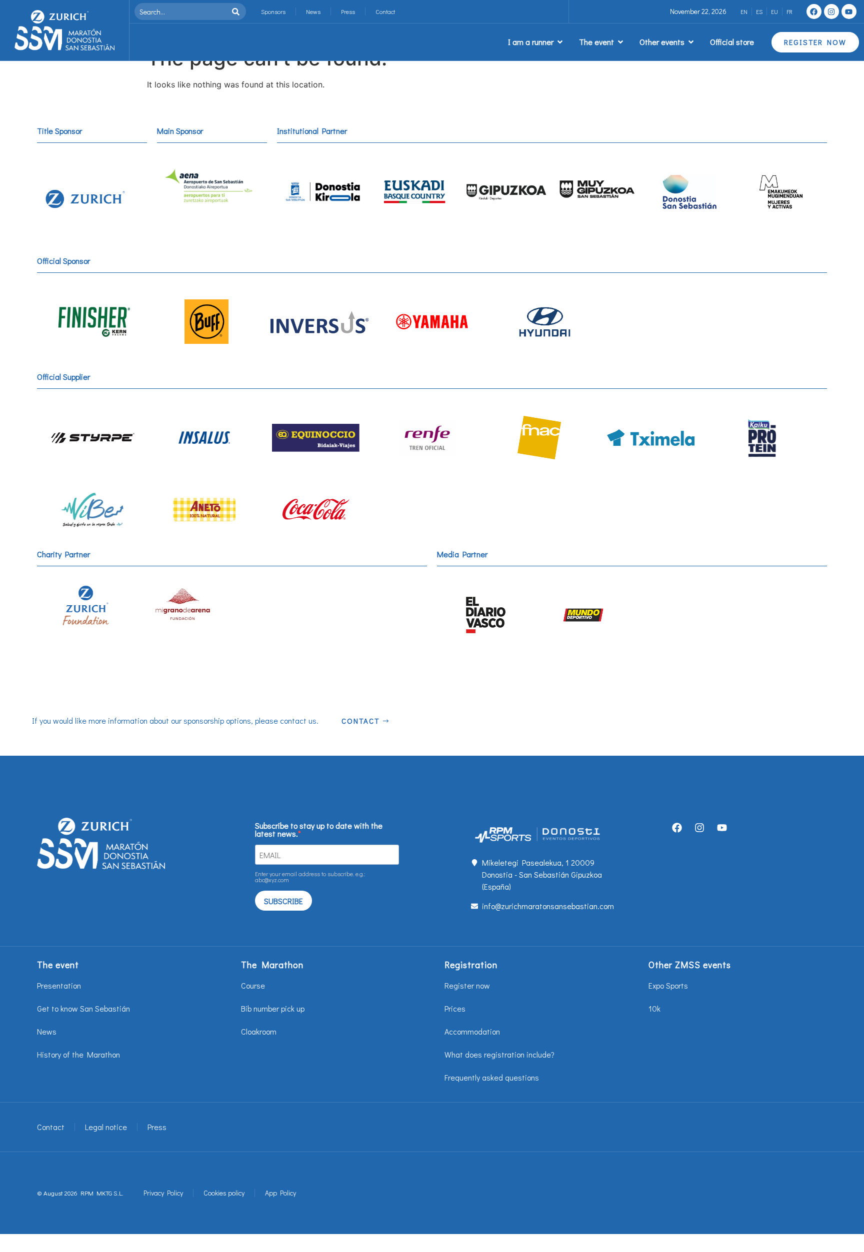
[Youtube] (849, 11)
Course (253, 985)
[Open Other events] (691, 42)
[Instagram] (831, 11)
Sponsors (273, 11)
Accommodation (472, 1031)
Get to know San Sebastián (83, 1008)
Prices (455, 1008)
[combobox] (182, 11)
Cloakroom (258, 1031)
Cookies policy (224, 1193)
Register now (467, 985)
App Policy (280, 1193)
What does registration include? (499, 1054)
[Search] (238, 11)
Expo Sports (668, 985)
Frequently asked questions (491, 1077)
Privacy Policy (163, 1193)
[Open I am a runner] (560, 42)
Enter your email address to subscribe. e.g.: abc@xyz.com (310, 877)
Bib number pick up (272, 1008)
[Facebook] (814, 11)
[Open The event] (620, 42)
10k (654, 1008)
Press (348, 11)
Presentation (59, 985)
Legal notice (106, 1127)
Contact (385, 11)
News (313, 11)
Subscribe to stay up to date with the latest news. (318, 830)
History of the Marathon (78, 1054)
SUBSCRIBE (283, 901)
